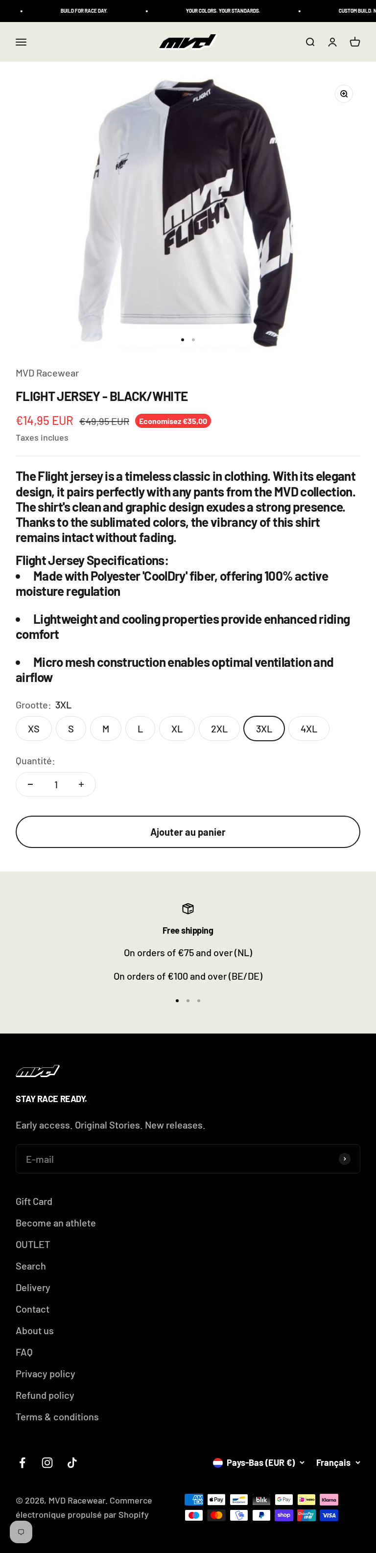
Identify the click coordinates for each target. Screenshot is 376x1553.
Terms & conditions (57, 1416)
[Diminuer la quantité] (30, 784)
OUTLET (33, 1244)
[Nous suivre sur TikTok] (72, 1462)
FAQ (24, 1352)
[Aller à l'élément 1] (182, 339)
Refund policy (45, 1395)
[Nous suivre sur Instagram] (47, 1462)
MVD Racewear (47, 372)
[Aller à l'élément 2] (193, 339)
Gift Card (34, 1201)
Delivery (33, 1287)
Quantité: (35, 760)
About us (35, 1330)
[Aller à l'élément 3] (198, 1000)
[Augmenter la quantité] (81, 784)
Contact (32, 1309)
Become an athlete (56, 1222)
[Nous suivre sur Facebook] (22, 1462)
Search (31, 1265)
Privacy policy (45, 1373)
